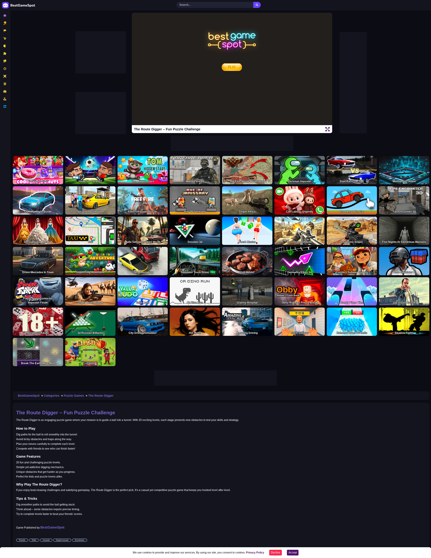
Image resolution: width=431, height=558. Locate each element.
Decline (275, 552)
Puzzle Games (74, 395)
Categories (51, 395)
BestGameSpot (29, 395)
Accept (293, 552)
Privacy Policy (255, 552)
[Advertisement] (100, 52)
